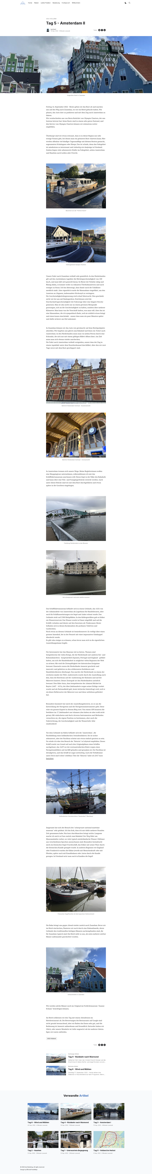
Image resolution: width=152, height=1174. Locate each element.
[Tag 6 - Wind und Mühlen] (56, 1070)
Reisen (36, 3)
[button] (125, 3)
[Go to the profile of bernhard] (48, 30)
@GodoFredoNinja (31, 1169)
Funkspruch (66, 3)
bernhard (53, 29)
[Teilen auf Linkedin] (104, 30)
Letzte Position (45, 3)
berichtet (49, 758)
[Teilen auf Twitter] (99, 30)
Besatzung (56, 3)
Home (30, 3)
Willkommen (76, 3)
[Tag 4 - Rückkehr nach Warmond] (56, 1058)
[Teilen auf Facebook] (102, 30)
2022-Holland (51, 18)
